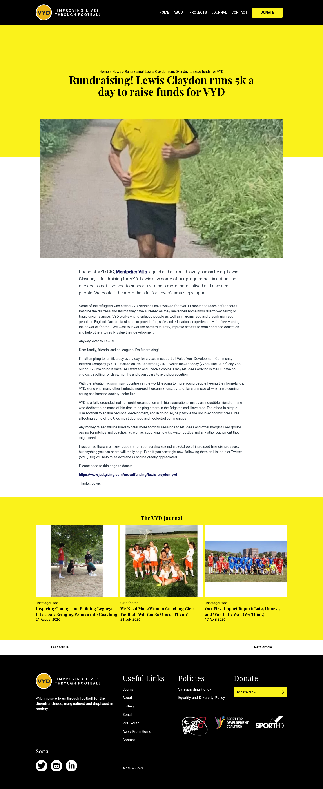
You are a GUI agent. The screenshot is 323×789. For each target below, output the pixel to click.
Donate (267, 12)
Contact (239, 12)
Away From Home (137, 731)
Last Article (60, 647)
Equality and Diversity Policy (201, 698)
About (179, 12)
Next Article (263, 647)
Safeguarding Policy (194, 689)
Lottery (128, 706)
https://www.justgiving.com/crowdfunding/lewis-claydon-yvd (128, 475)
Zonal (127, 715)
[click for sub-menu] (210, 12)
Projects (198, 12)
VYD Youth (131, 723)
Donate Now (246, 692)
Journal (219, 12)
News (116, 71)
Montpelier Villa (131, 271)
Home (164, 12)
